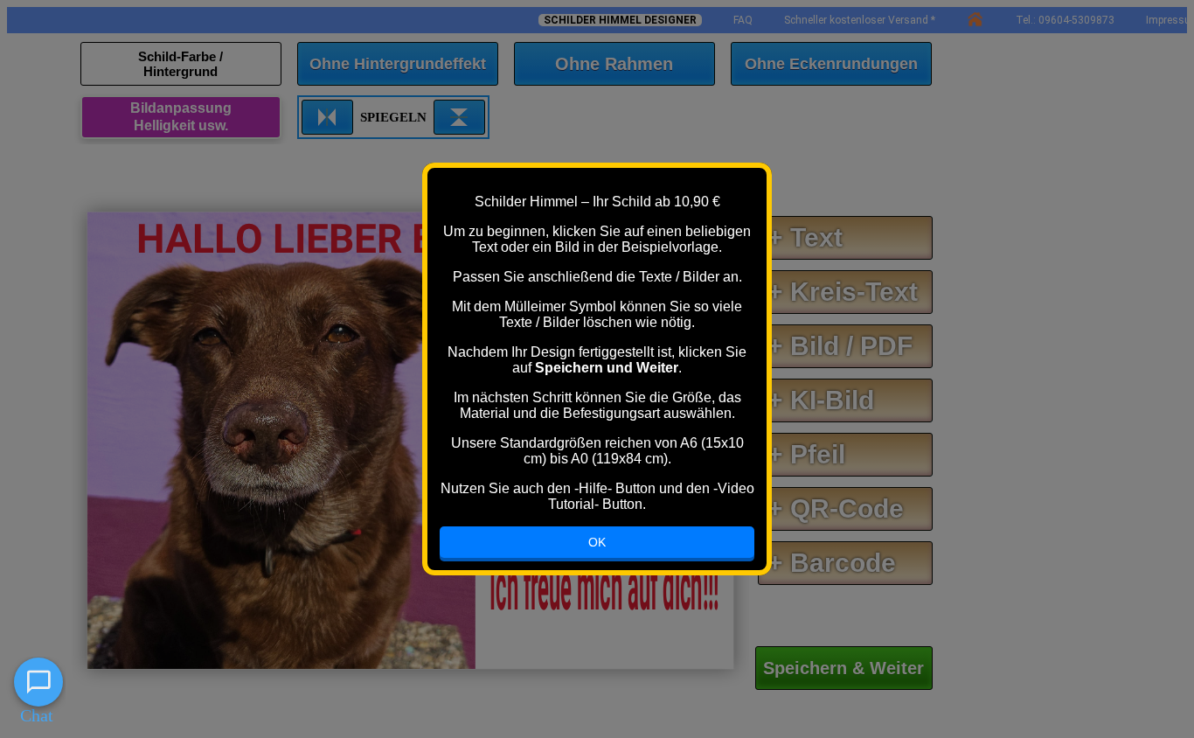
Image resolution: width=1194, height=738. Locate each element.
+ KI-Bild (820, 400)
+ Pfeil (806, 454)
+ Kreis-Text (842, 291)
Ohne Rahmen (614, 63)
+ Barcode (831, 562)
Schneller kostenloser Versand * (859, 20)
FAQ (743, 20)
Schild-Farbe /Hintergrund (180, 64)
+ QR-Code (835, 508)
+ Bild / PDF (840, 345)
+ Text (805, 237)
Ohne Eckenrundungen (831, 64)
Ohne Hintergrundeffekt (397, 64)
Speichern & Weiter (843, 668)
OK (597, 542)
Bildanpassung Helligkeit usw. (181, 117)
